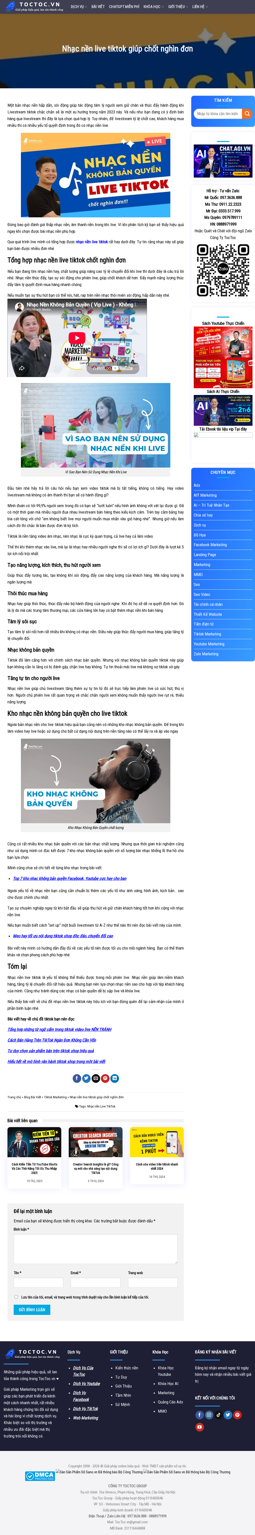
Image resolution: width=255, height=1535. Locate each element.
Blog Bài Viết (32, 1097)
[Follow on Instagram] (209, 1415)
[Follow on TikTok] (218, 1415)
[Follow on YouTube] (199, 1427)
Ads (197, 485)
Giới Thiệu (176, 6)
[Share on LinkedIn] (114, 1078)
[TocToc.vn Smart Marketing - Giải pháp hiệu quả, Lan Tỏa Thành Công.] (34, 6)
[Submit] (247, 114)
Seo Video (202, 594)
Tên (17, 1273)
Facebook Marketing (210, 544)
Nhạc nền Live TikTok (101, 1106)
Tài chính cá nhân (208, 604)
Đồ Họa (200, 534)
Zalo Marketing (206, 653)
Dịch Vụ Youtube (86, 1383)
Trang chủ (14, 1097)
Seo (197, 584)
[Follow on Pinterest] (237, 1415)
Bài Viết (98, 6)
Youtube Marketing (209, 643)
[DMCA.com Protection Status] (40, 1476)
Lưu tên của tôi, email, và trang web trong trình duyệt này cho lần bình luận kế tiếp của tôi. (85, 1297)
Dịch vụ (77, 6)
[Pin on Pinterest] (105, 1078)
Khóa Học (152, 6)
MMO (198, 574)
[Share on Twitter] (86, 1078)
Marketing (202, 564)
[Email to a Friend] (96, 1078)
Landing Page (205, 554)
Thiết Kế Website (208, 614)
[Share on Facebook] (77, 1078)
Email (76, 1273)
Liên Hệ (198, 6)
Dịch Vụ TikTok (85, 1408)
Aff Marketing (205, 495)
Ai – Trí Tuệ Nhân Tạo (211, 505)
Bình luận (21, 1229)
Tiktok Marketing (55, 1097)
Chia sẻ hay (203, 515)
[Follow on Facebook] (199, 1415)
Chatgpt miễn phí (124, 6)
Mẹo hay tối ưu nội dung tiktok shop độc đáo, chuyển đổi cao (63, 935)
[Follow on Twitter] (228, 1415)
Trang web (135, 1273)
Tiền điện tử (204, 624)
